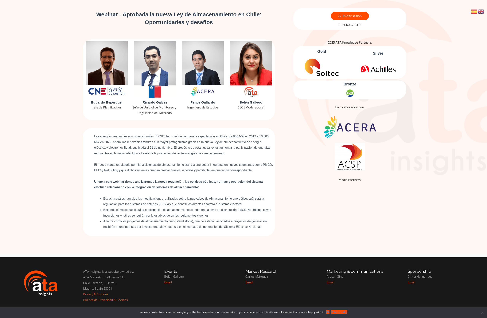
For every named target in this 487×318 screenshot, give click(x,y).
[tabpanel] (243, 127)
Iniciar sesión (352, 16)
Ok (327, 312)
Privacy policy (339, 312)
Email (411, 282)
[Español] (474, 11)
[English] (481, 11)
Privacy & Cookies (95, 294)
